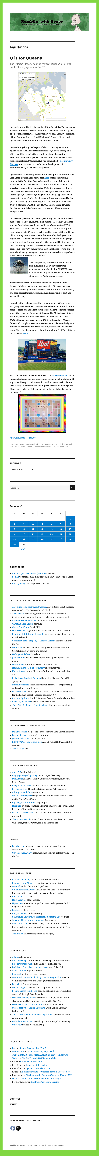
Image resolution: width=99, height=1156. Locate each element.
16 (14, 534)
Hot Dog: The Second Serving (45, 1082)
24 (23, 539)
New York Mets (19, 447)
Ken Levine (17, 896)
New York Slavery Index (23, 997)
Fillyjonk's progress (21, 785)
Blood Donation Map (22, 964)
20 (51, 534)
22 (70, 534)
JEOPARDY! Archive (21, 738)
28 (61, 539)
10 (24, 529)
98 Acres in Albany (21, 879)
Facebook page (19, 735)
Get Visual (17, 647)
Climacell (16, 974)
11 (33, 529)
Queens (29, 447)
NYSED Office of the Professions (27, 1004)
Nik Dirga (16, 806)
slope (14, 1078)
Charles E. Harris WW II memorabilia (39, 1058)
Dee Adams (17, 779)
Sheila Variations (20, 923)
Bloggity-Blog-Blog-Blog (24, 775)
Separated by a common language (28, 920)
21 (61, 534)
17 (24, 534)
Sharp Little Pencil (21, 819)
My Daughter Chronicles (23, 802)
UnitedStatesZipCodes (22, 1021)
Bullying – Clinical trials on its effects (30, 967)
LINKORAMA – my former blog (27, 742)
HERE (25, 333)
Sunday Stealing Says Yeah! (33, 1048)
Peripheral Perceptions (23, 812)
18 (33, 534)
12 (42, 529)
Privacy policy (18, 583)
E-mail (15, 577)
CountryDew (18, 1051)
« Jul (23, 549)
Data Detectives (19, 732)
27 (51, 539)
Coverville (17, 886)
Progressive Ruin (20, 913)
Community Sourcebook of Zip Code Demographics (36, 977)
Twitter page (18, 748)
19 (42, 534)
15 (70, 529)
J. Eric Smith (18, 657)
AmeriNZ (16, 772)
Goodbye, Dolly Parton (31, 1061)
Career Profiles (19, 970)
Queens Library (60, 375)
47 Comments (62, 447)
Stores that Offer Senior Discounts (28, 1008)
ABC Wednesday (46, 444)
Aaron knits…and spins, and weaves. (29, 607)
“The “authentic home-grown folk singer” (41, 1078)
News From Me (19, 900)
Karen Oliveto (18, 671)
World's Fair (50, 447)
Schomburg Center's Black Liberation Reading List (36, 917)
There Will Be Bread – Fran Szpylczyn (30, 705)
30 (14, 544)
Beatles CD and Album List (24, 883)
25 (33, 539)
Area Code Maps (19, 960)
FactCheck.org (19, 846)
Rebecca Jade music (21, 701)
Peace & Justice (19, 691)
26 (42, 539)
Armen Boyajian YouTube (24, 620)
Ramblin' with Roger (18, 1145)
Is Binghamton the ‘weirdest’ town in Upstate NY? (45, 1072)
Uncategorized (32, 444)
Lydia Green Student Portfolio (26, 678)
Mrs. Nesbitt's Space (22, 795)
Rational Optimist (20, 698)
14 (61, 529)
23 (14, 539)
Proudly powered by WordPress (52, 1145)
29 (70, 539)
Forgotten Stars (19, 789)
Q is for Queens (26, 58)
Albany (15, 957)
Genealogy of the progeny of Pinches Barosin (33, 641)
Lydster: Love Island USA (38, 1068)
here (46, 178)
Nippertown (18, 903)
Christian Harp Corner (22, 624)
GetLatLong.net (19, 987)
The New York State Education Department (32, 1014)
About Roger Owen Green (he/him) (29, 573)
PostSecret (17, 910)
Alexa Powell (18, 613)
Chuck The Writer (20, 627)
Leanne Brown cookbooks (24, 991)
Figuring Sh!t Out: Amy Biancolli (27, 634)
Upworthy (17, 1025)
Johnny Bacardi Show (22, 792)
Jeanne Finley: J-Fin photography (28, 668)
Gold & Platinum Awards (23, 890)
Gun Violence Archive (22, 853)
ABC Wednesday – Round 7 (22, 438)
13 (52, 529)
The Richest (18, 934)
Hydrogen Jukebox (21, 654)
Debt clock (17, 984)
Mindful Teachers (20, 685)
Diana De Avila (19, 630)
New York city (59, 444)
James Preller (18, 664)
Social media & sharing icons (36, 1154)
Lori (14, 1048)
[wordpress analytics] (42, 1104)
